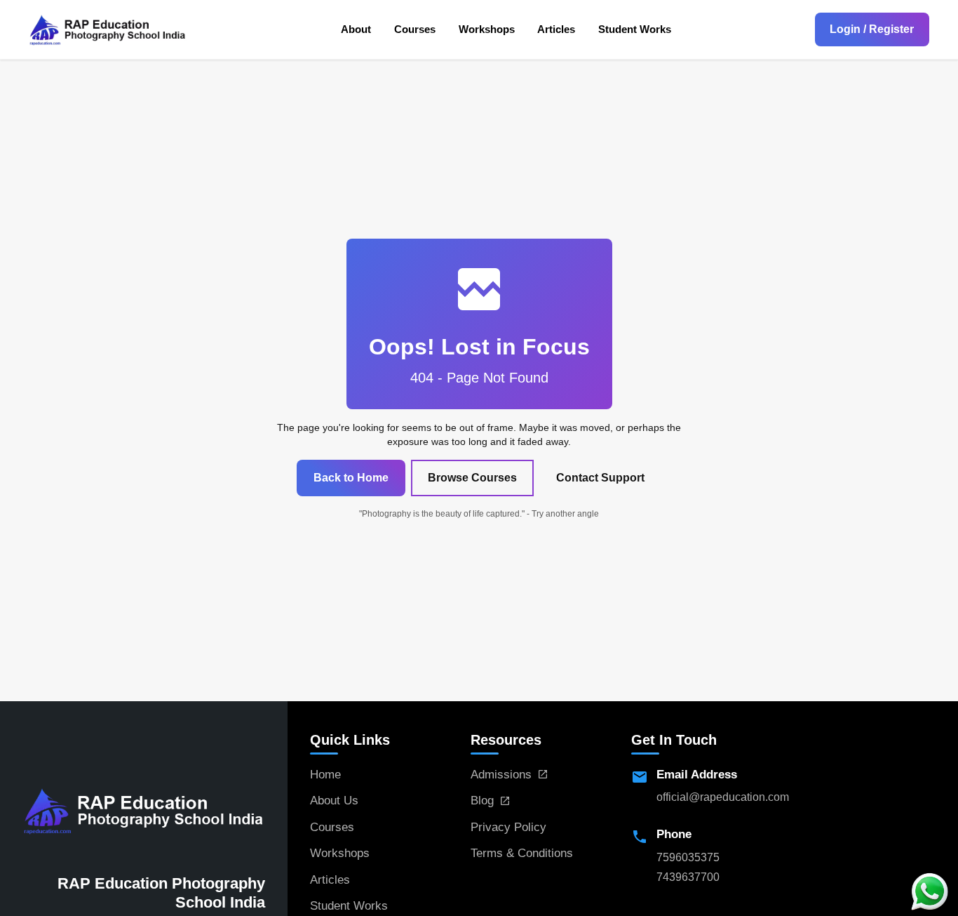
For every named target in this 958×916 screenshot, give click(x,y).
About (356, 29)
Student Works (634, 29)
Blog (482, 800)
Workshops (487, 29)
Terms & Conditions (522, 853)
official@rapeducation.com (722, 797)
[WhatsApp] (929, 891)
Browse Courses (472, 478)
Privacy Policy (508, 827)
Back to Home (351, 478)
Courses (415, 29)
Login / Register (872, 29)
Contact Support (600, 478)
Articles (556, 29)
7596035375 (688, 857)
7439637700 (688, 877)
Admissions (501, 774)
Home (325, 774)
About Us (334, 800)
